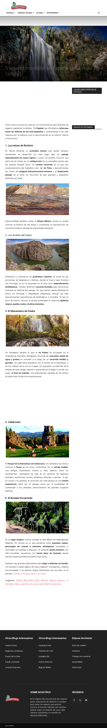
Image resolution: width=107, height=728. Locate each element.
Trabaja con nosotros (81, 656)
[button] (99, 13)
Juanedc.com (26, 584)
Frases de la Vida (12, 656)
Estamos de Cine (46, 651)
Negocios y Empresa (14, 651)
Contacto (76, 651)
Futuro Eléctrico (45, 662)
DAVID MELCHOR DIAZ (27, 580)
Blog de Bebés (45, 667)
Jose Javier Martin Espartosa (47, 584)
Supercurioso (11, 645)
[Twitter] (80, 700)
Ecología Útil (44, 656)
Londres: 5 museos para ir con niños (29, 573)
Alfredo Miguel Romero (52, 580)
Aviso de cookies (79, 645)
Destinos (9, 13)
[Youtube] (86, 700)
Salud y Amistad (12, 662)
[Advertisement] (71, 6)
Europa (16, 63)
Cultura (39, 13)
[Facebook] (74, 700)
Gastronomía (52, 13)
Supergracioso (45, 645)
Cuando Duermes (12, 667)
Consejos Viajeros (24, 13)
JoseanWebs (77, 662)
